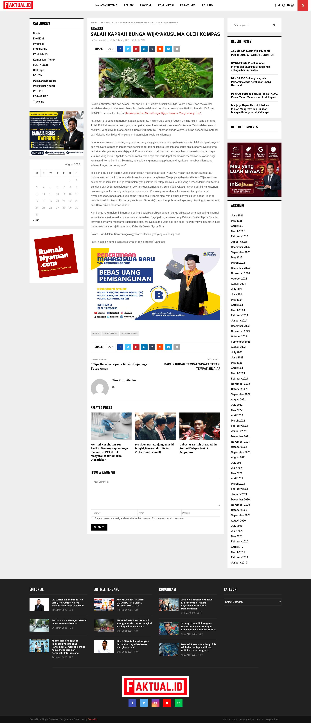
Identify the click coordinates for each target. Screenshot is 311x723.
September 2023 (240, 341)
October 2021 (239, 446)
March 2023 (238, 373)
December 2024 (240, 268)
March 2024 (238, 310)
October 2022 (239, 389)
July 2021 (236, 462)
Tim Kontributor (101, 40)
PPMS (260, 719)
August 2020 (238, 520)
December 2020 (240, 499)
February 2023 (239, 378)
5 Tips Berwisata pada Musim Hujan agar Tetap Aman (120, 366)
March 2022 (238, 420)
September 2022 (240, 394)
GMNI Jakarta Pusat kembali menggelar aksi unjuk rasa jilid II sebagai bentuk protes (250, 67)
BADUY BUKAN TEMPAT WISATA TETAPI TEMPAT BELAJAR (192, 366)
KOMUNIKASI (40, 54)
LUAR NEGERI (41, 64)
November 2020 (240, 504)
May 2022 (236, 410)
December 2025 (240, 247)
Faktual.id (92, 719)
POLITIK (129, 5)
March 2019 (238, 552)
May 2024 (236, 299)
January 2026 (239, 241)
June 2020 (237, 531)
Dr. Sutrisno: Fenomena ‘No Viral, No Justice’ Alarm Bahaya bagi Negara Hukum (68, 602)
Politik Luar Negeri (44, 86)
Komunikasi (166, 5)
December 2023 (240, 326)
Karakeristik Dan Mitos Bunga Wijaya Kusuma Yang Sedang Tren (162, 113)
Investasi (38, 43)
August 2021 (238, 457)
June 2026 (237, 215)
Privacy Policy (247, 719)
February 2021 (239, 488)
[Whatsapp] (293, 5)
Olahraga (38, 70)
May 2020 (236, 536)
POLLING (207, 5)
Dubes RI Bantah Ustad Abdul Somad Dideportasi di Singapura (198, 448)
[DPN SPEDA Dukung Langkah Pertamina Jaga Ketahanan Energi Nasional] (104, 646)
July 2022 (236, 404)
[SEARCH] (274, 25)
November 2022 (240, 383)
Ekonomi (146, 5)
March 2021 (238, 483)
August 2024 (238, 283)
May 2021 (236, 473)
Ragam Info (187, 5)
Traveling (38, 101)
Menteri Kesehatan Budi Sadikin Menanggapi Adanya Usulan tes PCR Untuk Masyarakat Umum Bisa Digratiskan (109, 452)
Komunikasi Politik (44, 59)
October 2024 (239, 278)
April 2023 (237, 368)
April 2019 (237, 546)
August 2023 (238, 346)
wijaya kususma (129, 333)
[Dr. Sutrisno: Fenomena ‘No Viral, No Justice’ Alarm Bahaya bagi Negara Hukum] (39, 604)
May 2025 (236, 257)
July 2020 (236, 525)
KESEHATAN (40, 49)
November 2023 (240, 331)
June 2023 (237, 357)
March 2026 (238, 231)
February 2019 (239, 557)
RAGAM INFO (97, 28)
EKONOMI (38, 38)
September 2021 (240, 452)
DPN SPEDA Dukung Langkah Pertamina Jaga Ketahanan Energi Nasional (251, 82)
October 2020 (239, 510)
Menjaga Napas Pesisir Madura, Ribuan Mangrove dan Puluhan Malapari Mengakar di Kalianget (250, 109)
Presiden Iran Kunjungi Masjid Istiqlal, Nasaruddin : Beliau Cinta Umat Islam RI (154, 448)
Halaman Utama (106, 5)
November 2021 (240, 441)
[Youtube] (289, 5)
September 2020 (240, 515)
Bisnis (36, 33)
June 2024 (237, 294)
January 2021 (239, 494)
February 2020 (239, 541)
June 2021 (237, 468)
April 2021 (237, 478)
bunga (96, 333)
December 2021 (240, 436)
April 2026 (237, 226)
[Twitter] (280, 5)
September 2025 (240, 252)
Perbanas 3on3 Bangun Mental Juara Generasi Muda (69, 622)
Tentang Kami (230, 719)
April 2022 (237, 415)
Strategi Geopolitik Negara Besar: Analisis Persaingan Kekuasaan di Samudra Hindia (198, 626)
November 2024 (240, 273)
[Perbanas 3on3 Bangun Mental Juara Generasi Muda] (39, 625)
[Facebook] (276, 5)
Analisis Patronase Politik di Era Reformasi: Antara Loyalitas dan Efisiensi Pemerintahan (197, 604)
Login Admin (272, 719)
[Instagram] (284, 5)
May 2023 (236, 362)
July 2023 (236, 352)
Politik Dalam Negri (44, 80)
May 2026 (236, 220)
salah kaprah (110, 333)
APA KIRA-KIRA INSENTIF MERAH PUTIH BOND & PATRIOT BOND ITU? (130, 602)
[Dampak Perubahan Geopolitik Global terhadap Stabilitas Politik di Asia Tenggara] (169, 649)
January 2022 (239, 431)
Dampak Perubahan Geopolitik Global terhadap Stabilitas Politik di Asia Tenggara (198, 647)
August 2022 (238, 399)
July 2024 (236, 289)
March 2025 (238, 262)
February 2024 (239, 315)
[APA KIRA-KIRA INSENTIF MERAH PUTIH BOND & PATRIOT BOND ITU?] (104, 604)
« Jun (36, 220)
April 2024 (237, 304)
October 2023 (239, 336)
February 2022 (239, 425)
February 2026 (239, 236)
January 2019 (239, 562)
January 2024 (239, 320)
